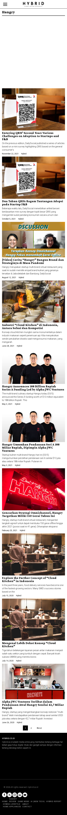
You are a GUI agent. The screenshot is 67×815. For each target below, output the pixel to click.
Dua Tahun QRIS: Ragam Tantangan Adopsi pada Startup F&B (32, 203)
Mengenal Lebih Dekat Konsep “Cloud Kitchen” (29, 645)
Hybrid (23, 154)
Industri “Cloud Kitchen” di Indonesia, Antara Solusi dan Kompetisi (30, 326)
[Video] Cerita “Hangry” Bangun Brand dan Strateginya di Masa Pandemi (33, 261)
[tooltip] (4, 794)
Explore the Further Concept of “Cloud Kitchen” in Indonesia (29, 579)
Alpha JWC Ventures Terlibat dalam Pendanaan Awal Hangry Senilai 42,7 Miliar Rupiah (33, 705)
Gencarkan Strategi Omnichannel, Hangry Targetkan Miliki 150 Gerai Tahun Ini (32, 514)
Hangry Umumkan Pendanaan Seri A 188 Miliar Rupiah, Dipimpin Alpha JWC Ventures (31, 447)
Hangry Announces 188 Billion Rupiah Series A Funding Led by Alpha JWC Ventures (33, 388)
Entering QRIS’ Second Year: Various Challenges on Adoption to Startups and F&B (30, 136)
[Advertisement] (33, 51)
